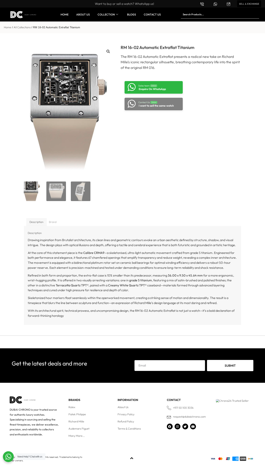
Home (7, 27)
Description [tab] (36, 222)
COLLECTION (106, 14)
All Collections (22, 27)
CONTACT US (152, 14)
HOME (64, 14)
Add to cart (152, 120)
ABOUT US (83, 14)
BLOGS (131, 14)
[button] (108, 51)
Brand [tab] (52, 222)
